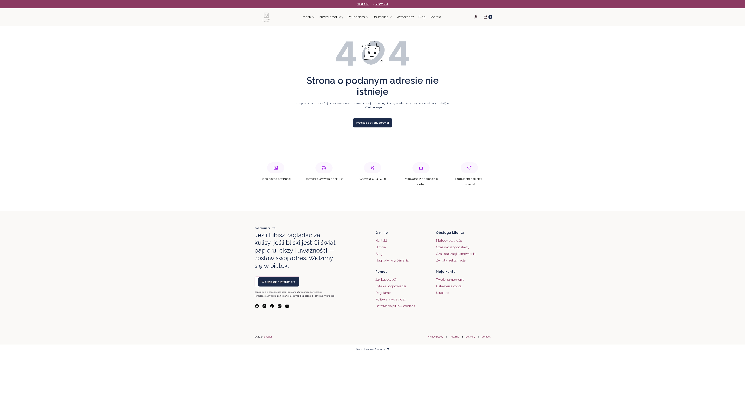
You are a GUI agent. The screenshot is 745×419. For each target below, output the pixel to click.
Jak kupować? (386, 279)
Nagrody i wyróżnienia (392, 260)
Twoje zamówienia (450, 279)
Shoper (268, 336)
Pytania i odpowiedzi (390, 286)
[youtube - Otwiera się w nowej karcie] (287, 306)
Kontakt (381, 240)
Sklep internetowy (371, 349)
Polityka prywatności (390, 299)
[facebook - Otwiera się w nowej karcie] (257, 306)
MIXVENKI (381, 4)
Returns (454, 336)
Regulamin (383, 293)
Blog (379, 254)
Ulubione (442, 293)
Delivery (470, 336)
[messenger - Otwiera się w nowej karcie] (279, 306)
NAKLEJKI (363, 4)
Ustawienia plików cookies (395, 306)
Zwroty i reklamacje (451, 260)
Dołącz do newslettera (278, 282)
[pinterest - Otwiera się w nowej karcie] (272, 306)
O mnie (380, 247)
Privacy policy (435, 336)
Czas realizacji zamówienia (456, 254)
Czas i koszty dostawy (452, 247)
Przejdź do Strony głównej (372, 122)
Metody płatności (449, 240)
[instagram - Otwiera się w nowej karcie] (264, 306)
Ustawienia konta (449, 286)
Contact (486, 336)
